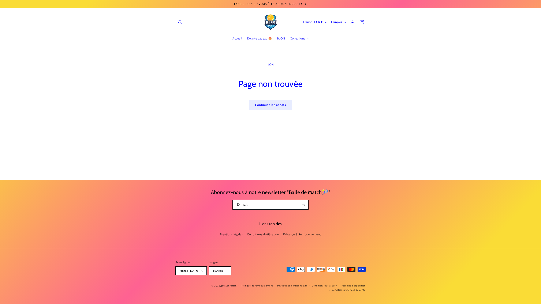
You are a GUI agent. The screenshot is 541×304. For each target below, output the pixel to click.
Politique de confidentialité (292, 285)
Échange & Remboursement (302, 234)
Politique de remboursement (257, 285)
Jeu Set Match (229, 285)
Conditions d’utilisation (324, 285)
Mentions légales (231, 234)
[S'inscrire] (303, 205)
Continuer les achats (270, 105)
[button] (180, 22)
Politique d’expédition (354, 285)
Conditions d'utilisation (263, 234)
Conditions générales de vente (349, 289)
